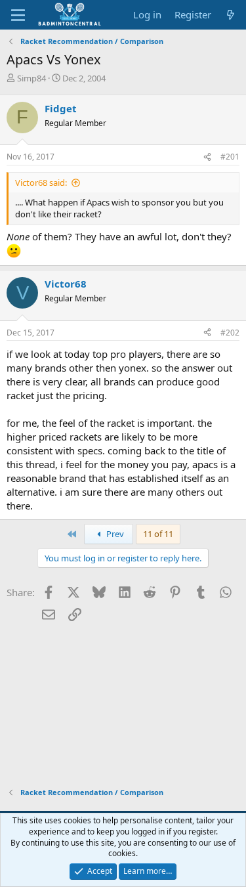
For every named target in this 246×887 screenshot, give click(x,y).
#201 (229, 156)
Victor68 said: (41, 182)
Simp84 (31, 78)
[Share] (207, 157)
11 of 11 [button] (158, 534)
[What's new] (230, 15)
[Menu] (18, 15)
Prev (114, 534)
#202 (229, 332)
